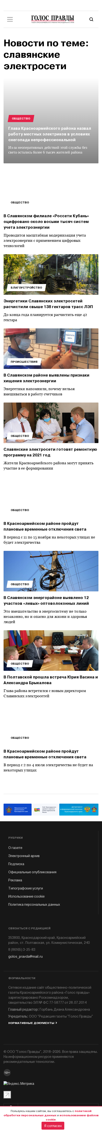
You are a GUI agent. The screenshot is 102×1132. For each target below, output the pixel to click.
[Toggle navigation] (10, 19)
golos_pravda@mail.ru (25, 957)
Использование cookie (26, 896)
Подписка (16, 864)
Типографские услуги (25, 888)
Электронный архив (24, 856)
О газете (15, 848)
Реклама (15, 880)
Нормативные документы (31, 1023)
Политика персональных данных (34, 905)
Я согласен (53, 1126)
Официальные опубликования (32, 872)
